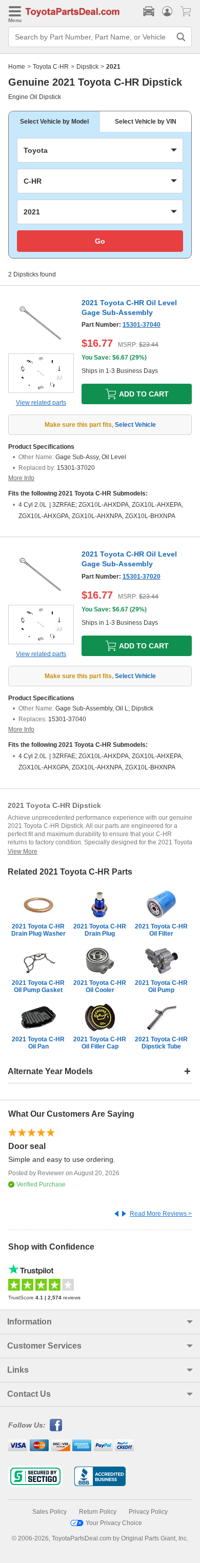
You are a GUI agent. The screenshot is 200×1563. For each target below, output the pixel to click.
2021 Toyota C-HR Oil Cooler (99, 986)
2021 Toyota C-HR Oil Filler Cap (99, 1043)
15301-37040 (142, 324)
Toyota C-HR (51, 66)
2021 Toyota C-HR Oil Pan (38, 1043)
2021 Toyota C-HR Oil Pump (161, 986)
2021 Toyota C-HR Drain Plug (99, 930)
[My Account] (167, 11)
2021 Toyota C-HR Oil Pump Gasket (38, 986)
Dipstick (87, 66)
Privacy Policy (148, 1511)
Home (16, 66)
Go (100, 241)
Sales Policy (49, 1511)
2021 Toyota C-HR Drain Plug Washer (38, 930)
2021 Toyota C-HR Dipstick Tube (161, 1043)
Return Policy (97, 1511)
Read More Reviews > (161, 1213)
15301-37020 (142, 576)
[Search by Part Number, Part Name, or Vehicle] (181, 37)
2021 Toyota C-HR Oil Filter (161, 930)
